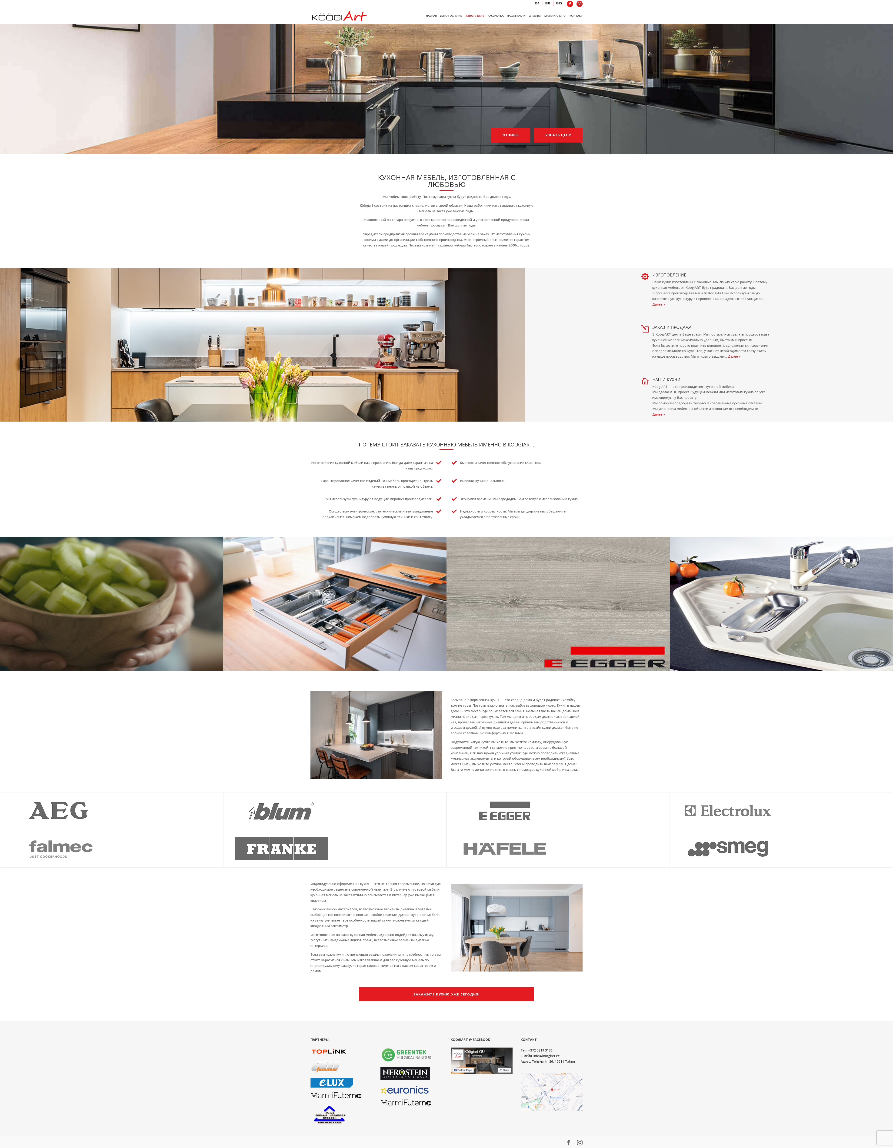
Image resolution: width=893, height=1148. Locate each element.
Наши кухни (516, 16)
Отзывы (535, 16)
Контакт (576, 16)
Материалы (553, 16)
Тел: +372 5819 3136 (537, 1050)
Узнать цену (474, 16)
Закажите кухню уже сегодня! (446, 994)
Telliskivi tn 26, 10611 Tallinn (553, 1061)
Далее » (658, 304)
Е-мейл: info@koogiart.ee (540, 1056)
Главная (431, 16)
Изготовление (451, 16)
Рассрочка (496, 16)
